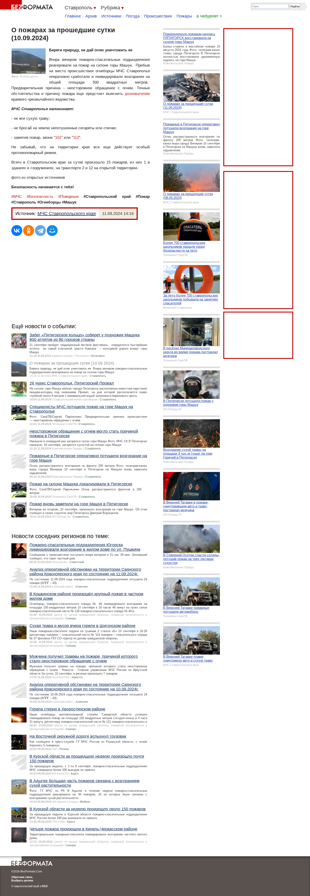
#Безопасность (40, 196)
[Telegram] (40, 230)
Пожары (184, 16)
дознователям (137, 94)
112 (76, 137)
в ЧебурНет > (209, 16)
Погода (133, 16)
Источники (111, 16)
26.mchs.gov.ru (29, 76)
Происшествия (158, 16)
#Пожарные (68, 196)
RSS (45, 886)
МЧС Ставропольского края (66, 213)
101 (58, 137)
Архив (91, 16)
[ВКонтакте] (16, 230)
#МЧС (16, 196)
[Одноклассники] (28, 230)
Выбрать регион (22, 880)
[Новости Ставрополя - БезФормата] (27, 5)
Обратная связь (22, 877)
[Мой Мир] (52, 230)
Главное (73, 16)
